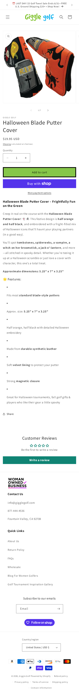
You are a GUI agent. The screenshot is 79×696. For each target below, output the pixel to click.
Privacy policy (22, 682)
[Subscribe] (58, 608)
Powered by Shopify (41, 676)
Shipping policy (60, 682)
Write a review (39, 460)
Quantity (7, 150)
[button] (7, 17)
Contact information (41, 687)
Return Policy (16, 550)
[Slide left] (31, 110)
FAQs (11, 558)
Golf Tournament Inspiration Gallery (30, 584)
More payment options (39, 192)
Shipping (7, 144)
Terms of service (40, 682)
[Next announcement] (72, 5)
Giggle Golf (24, 676)
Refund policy (61, 676)
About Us (13, 541)
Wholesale (14, 567)
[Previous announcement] (7, 5)
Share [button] (10, 414)
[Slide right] (48, 110)
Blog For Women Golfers (23, 575)
